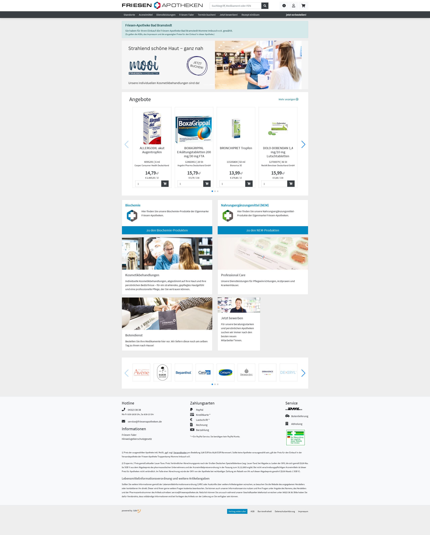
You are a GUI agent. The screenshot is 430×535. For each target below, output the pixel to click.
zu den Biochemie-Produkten (167, 230)
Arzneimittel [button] (146, 14)
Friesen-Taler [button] (186, 14)
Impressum (303, 511)
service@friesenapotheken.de (145, 421)
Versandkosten (180, 452)
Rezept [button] (251, 14)
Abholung (296, 424)
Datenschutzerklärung (285, 511)
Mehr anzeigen (287, 99)
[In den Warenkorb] (165, 183)
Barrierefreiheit (265, 511)
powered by (127, 510)
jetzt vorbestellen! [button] (296, 14)
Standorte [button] (129, 14)
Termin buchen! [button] (207, 14)
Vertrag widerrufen (237, 511)
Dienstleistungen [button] (166, 14)
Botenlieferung (299, 416)
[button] (284, 6)
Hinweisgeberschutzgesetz (137, 438)
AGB (252, 511)
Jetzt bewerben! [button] (229, 14)
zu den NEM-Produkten (263, 230)
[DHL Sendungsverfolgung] (296, 409)
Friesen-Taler (129, 434)
